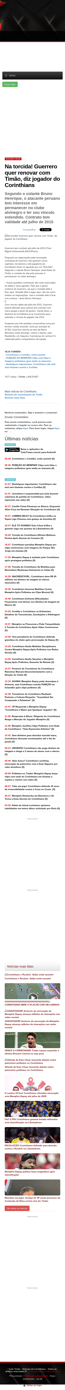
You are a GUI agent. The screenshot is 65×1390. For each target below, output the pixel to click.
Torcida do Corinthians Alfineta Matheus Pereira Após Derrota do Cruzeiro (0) (30, 536)
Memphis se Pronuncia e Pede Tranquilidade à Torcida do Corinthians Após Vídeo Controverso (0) (32, 627)
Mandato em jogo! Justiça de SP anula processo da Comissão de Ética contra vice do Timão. (32, 1199)
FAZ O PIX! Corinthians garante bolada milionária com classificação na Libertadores (31, 1121)
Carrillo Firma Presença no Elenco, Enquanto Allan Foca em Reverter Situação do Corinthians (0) (32, 508)
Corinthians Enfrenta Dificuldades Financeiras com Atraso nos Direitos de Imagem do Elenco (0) (32, 601)
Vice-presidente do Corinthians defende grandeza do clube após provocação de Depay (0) (31, 638)
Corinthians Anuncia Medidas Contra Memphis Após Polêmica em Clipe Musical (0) (29, 590)
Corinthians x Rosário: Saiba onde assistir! (28, 978)
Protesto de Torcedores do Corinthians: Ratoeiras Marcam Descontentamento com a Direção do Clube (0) (30, 671)
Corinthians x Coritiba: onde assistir (25, 354)
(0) (30, 458)
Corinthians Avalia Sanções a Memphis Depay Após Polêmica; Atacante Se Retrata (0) (29, 660)
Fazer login (10, 84)
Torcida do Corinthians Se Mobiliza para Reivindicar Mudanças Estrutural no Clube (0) (30, 568)
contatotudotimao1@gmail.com (44, 1371)
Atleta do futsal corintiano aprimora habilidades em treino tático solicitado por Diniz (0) (32, 807)
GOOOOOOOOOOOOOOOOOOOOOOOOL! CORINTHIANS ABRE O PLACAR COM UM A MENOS (32, 1003)
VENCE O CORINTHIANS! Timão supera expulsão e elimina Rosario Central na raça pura (32, 1052)
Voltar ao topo (34, 1385)
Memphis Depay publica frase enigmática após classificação (30, 1173)
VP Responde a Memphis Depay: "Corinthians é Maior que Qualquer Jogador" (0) (30, 708)
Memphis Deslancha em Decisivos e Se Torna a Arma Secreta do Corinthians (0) (29, 797)
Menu (12, 75)
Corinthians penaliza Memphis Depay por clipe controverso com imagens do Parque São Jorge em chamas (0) (30, 547)
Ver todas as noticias (17, 1208)
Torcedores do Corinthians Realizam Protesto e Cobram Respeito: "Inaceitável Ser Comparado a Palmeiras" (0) (29, 697)
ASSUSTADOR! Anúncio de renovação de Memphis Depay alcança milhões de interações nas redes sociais (32, 1024)
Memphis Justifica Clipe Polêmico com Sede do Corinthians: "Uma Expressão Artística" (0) (32, 727)
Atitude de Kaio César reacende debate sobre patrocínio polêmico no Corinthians (29, 1068)
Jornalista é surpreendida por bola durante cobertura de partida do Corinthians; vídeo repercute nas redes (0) (31, 496)
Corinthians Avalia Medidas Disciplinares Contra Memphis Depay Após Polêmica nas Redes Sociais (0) (31, 649)
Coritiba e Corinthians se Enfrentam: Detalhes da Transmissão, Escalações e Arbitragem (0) (32, 614)
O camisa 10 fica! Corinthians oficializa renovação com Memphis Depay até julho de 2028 (32, 1094)
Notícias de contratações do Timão (23, 394)
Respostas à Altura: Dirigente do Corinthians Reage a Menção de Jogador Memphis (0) (32, 718)
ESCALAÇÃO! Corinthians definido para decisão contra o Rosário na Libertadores (31, 1147)
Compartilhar (29, 229)
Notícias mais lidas (15, 397)
